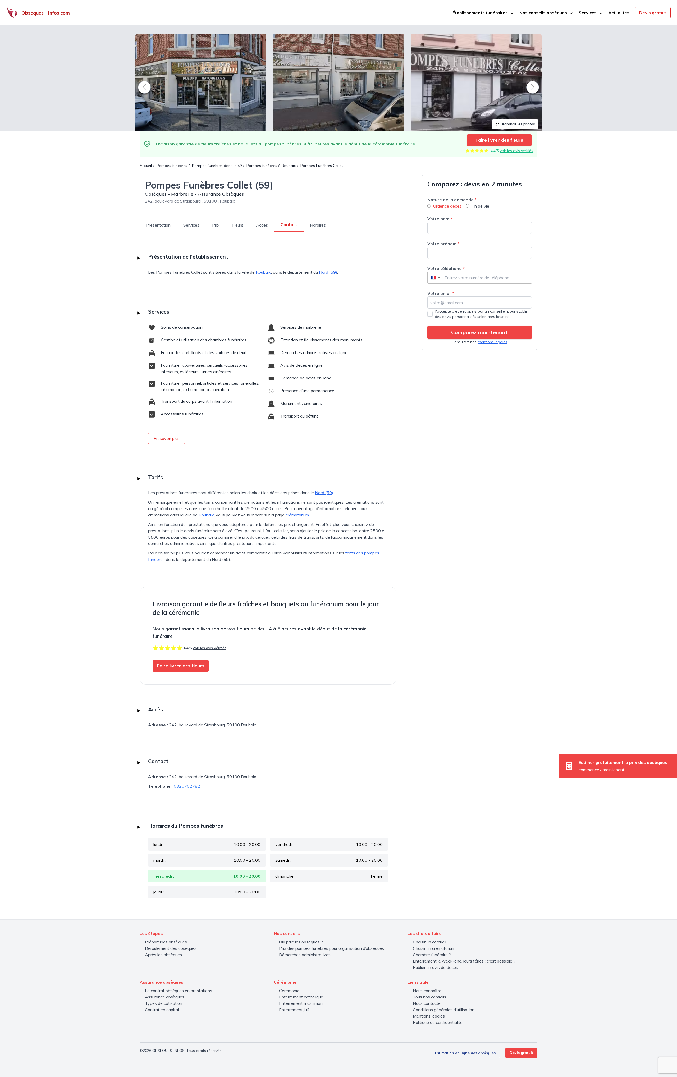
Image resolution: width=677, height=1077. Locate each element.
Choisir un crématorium (434, 948)
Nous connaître (427, 990)
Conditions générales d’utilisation (443, 1009)
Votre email (440, 293)
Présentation (158, 225)
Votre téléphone (446, 268)
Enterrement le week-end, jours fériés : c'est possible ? (464, 961)
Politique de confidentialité (438, 1022)
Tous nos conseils (429, 997)
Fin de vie (480, 206)
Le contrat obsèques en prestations (178, 990)
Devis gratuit (652, 12)
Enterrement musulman (301, 1003)
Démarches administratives (305, 954)
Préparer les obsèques (166, 942)
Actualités (618, 12)
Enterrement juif (294, 1009)
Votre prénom (443, 243)
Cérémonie (289, 990)
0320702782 (187, 786)
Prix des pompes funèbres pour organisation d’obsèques (331, 948)
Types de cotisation (163, 1003)
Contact (289, 224)
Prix (215, 225)
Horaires (318, 225)
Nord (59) (328, 272)
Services (191, 225)
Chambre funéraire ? (432, 954)
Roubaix (263, 272)
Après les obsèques (163, 954)
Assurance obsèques (164, 997)
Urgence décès (447, 206)
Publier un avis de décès (435, 967)
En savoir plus (167, 438)
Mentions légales (429, 1016)
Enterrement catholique (301, 997)
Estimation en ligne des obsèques (465, 1053)
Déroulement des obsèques (170, 948)
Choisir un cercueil (429, 942)
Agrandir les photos (518, 124)
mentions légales (492, 342)
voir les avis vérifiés (516, 150)
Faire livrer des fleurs (499, 140)
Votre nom (439, 218)
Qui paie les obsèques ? (301, 942)
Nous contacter (427, 1003)
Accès (262, 225)
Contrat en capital (162, 1009)
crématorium (297, 514)
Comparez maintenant (479, 332)
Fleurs (237, 225)
